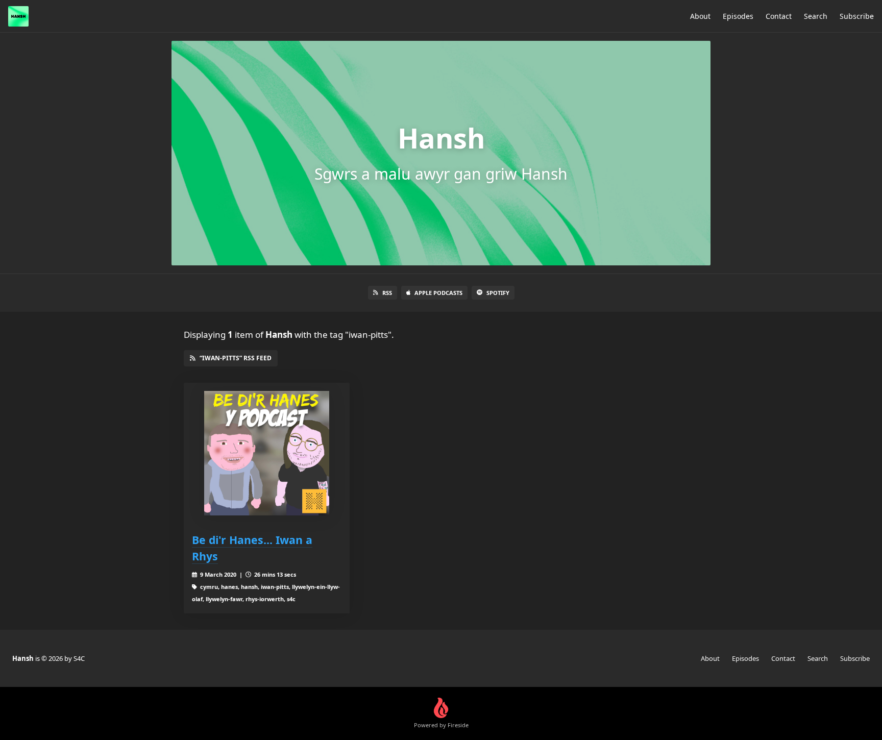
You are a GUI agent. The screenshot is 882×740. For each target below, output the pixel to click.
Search (815, 16)
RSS (387, 293)
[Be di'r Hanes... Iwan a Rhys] (267, 453)
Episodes (738, 16)
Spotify (497, 293)
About (700, 16)
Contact (779, 16)
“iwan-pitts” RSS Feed (236, 358)
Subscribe (857, 16)
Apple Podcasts (438, 293)
